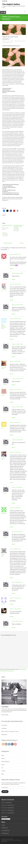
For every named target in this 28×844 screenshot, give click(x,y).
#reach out (4, 42)
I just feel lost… (4, 725)
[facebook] (3, 1)
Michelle (3, 614)
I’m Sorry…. (22, 243)
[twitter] (4, 1)
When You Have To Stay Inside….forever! (10, 731)
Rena (2, 428)
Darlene (2, 395)
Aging (2, 755)
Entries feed (4, 827)
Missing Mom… (4, 734)
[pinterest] (6, 1)
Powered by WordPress (5, 840)
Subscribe (5, 791)
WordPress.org (5, 833)
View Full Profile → (5, 714)
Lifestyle (3, 770)
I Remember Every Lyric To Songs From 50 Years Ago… (19, 227)
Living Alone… (4, 728)
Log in (3, 825)
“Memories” (4, 233)
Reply (12, 268)
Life (2, 767)
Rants (2, 773)
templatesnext (4, 841)
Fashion (3, 758)
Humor (2, 764)
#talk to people (8, 42)
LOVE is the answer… (8, 243)
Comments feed (5, 830)
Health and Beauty (5, 761)
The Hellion (4, 707)
